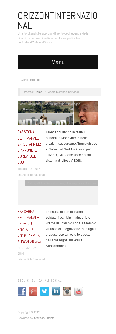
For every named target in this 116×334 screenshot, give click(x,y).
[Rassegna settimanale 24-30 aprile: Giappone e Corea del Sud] (58, 114)
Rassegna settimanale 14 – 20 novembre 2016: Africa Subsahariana (29, 227)
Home (38, 91)
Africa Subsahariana (50, 183)
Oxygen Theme (44, 317)
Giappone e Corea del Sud (46, 104)
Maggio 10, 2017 (29, 168)
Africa (31, 183)
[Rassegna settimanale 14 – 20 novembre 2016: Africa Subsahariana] (58, 193)
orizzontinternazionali (31, 174)
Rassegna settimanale (81, 183)
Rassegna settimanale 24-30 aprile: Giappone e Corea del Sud (29, 147)
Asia (23, 104)
